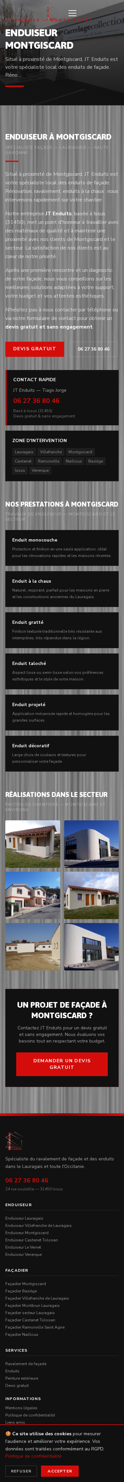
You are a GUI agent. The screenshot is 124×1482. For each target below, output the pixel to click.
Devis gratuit (34, 349)
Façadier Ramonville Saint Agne (34, 1327)
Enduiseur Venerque (23, 1254)
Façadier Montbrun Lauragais (32, 1305)
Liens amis (15, 1422)
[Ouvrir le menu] (72, 13)
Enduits (12, 1371)
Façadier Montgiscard (25, 1283)
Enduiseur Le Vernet (23, 1247)
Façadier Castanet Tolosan (30, 1320)
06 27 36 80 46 (93, 349)
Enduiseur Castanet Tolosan (31, 1240)
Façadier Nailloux (21, 1334)
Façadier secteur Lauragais (30, 1312)
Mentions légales (21, 1408)
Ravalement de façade (25, 1363)
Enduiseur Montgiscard (27, 1232)
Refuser (21, 1471)
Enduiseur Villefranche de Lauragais (38, 1225)
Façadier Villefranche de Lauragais (37, 1298)
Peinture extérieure (21, 1378)
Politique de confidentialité (30, 1415)
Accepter (60, 1471)
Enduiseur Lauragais (24, 1218)
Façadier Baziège (21, 1291)
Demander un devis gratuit (62, 1064)
